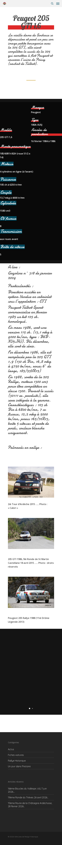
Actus (11, 749)
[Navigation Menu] (57, 3)
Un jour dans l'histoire (19, 766)
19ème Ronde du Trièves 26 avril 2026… (28, 797)
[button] (29, 708)
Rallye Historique (17, 760)
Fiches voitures (16, 755)
